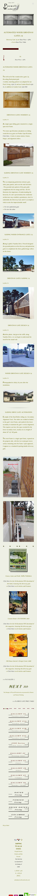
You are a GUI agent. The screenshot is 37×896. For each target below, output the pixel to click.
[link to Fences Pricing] (18, 800)
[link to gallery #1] (18, 713)
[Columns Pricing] (18, 814)
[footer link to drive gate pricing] (18, 807)
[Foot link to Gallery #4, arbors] (18, 768)
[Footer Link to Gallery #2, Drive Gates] (18, 753)
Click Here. (6, 136)
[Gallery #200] (18, 743)
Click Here (6, 581)
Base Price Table (21, 42)
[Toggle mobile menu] (33, 4)
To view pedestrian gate (12, 207)
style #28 (24, 87)
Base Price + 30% (25, 40)
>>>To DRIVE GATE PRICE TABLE (23, 701)
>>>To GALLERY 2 (9, 679)
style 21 (13, 84)
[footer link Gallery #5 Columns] (18, 775)
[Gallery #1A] (18, 721)
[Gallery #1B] (18, 728)
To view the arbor (10, 209)
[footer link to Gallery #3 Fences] (18, 760)
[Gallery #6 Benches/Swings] (18, 782)
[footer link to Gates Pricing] (18, 792)
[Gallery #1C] (18, 735)
